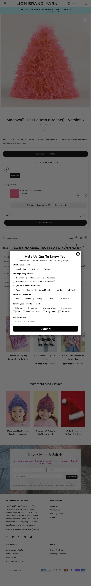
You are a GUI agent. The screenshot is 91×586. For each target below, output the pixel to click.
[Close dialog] (78, 254)
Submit (46, 329)
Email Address (19, 317)
